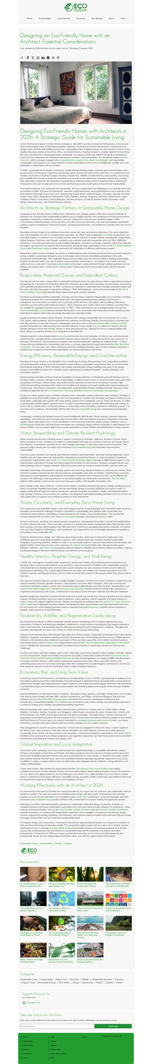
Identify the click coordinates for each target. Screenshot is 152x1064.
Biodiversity (87, 982)
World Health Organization (39, 589)
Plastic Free (61, 979)
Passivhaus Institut (40, 248)
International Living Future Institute (92, 768)
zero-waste (107, 235)
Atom (86, 1037)
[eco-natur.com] (76, 7)
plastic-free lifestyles (98, 160)
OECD (128, 733)
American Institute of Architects (113, 809)
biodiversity (93, 607)
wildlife (70, 630)
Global (119, 982)
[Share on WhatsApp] (38, 57)
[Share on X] (32, 57)
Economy (80, 18)
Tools (123, 18)
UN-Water (120, 478)
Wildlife (85, 979)
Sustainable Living (28, 843)
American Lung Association (72, 589)
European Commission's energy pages (100, 390)
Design (58, 843)
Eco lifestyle (97, 18)
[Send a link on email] (53, 57)
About (111, 18)
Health (99, 982)
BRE (51, 532)
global (68, 828)
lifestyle (51, 328)
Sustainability (45, 18)
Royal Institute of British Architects (75, 809)
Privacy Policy (56, 1049)
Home (29, 18)
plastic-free (49, 548)
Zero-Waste (64, 982)
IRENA (23, 424)
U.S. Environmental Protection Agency (75, 460)
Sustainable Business (102, 979)
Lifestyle (68, 843)
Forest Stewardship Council (33, 310)
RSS (52, 1058)
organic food (82, 160)
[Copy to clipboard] (58, 57)
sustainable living (67, 160)
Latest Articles (63, 18)
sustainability (64, 264)
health (119, 570)
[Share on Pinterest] (48, 57)
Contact (53, 1041)
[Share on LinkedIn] (43, 57)
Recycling (74, 979)
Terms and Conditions (58, 1053)
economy (105, 720)
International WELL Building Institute (110, 323)
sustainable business (86, 720)
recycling (63, 336)
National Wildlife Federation (59, 658)
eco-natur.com (33, 1002)
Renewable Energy (47, 982)
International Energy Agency (55, 699)
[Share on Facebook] (27, 57)
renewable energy (88, 409)
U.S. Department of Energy (61, 390)
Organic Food (28, 982)
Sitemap (54, 1045)
